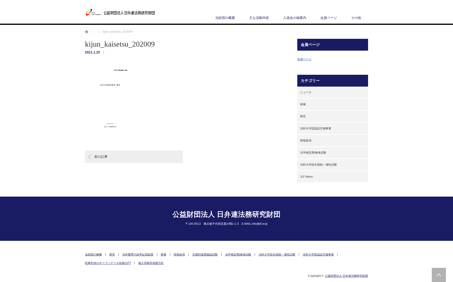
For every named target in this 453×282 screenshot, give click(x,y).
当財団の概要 (225, 18)
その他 (356, 18)
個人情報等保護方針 (151, 263)
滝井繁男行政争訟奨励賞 (137, 254)
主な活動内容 (259, 18)
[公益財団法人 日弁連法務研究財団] (120, 12)
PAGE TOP (439, 275)
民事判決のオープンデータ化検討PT (108, 263)
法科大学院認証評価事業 (315, 128)
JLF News (306, 176)
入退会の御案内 (294, 18)
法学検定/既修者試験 (313, 152)
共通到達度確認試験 (205, 254)
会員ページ (328, 18)
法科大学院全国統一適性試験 (318, 164)
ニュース (305, 92)
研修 (303, 104)
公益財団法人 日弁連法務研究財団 (226, 214)
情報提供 (305, 140)
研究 (303, 116)
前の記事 (101, 157)
